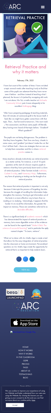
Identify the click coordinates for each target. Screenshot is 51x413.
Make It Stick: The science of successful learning (25, 227)
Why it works (25, 354)
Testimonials (25, 374)
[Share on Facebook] (19, 261)
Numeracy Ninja (28, 173)
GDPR (25, 361)
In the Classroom (25, 357)
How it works (25, 350)
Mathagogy (27, 106)
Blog (25, 378)
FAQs (25, 367)
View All (25, 269)
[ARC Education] (25, 306)
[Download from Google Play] (25, 335)
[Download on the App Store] (25, 322)
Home (25, 347)
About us (25, 371)
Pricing (25, 364)
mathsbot (42, 170)
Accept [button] (14, 405)
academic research (34, 216)
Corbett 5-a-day (10, 173)
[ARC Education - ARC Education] (12, 6)
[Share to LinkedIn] (32, 261)
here (33, 400)
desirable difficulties (25, 209)
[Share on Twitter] (25, 261)
